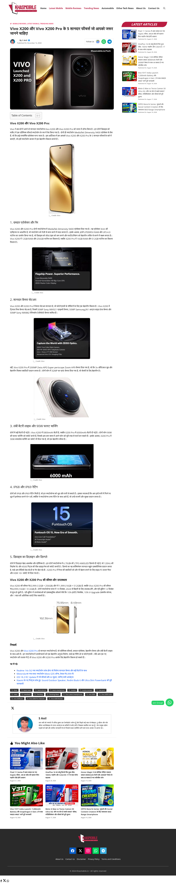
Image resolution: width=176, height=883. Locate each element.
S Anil (24, 40)
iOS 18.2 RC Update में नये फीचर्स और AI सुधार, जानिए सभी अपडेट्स (45, 677)
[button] (164, 8)
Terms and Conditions (111, 859)
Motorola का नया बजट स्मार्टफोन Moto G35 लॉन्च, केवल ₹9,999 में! (45, 673)
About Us (141, 8)
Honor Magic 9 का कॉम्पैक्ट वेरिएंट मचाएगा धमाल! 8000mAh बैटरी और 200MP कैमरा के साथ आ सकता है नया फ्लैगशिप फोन (96, 775)
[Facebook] (1, 881)
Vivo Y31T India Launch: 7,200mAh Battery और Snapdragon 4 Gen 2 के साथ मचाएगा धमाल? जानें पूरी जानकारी (26, 812)
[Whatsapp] (8, 881)
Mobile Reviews (73, 8)
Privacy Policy (93, 859)
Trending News (91, 8)
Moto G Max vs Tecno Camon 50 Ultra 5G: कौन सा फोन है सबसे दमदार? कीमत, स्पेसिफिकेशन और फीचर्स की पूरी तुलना (61, 812)
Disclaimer (81, 859)
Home (43, 8)
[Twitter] (4, 881)
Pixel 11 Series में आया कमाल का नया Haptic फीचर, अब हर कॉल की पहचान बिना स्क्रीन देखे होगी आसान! (24, 775)
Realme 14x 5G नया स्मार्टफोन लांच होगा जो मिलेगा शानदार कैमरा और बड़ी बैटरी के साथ (52, 670)
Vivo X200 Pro (31, 650)
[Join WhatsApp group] (169, 702)
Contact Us (153, 8)
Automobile (108, 8)
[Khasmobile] (23, 8)
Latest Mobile (56, 8)
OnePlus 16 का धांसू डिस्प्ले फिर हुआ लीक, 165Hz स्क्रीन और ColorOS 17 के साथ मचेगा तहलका (61, 775)
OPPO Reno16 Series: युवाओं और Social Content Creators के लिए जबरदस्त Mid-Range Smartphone (96, 812)
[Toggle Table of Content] (36, 116)
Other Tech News (125, 8)
